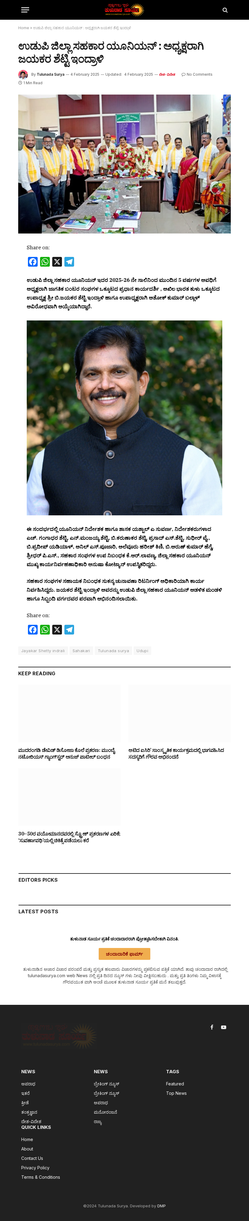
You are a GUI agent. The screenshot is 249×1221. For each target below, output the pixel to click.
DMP (161, 1205)
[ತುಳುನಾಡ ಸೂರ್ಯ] (124, 10)
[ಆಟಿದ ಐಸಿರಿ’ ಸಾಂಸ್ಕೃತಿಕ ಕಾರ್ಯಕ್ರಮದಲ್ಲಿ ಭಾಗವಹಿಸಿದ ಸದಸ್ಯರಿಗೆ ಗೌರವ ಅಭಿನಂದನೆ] (179, 713)
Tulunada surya (113, 650)
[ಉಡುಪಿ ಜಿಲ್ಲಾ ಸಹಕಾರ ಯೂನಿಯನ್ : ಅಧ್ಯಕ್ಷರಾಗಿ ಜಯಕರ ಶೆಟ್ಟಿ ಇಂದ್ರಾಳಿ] (124, 164)
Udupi (142, 650)
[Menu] (25, 10)
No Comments (200, 74)
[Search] (224, 10)
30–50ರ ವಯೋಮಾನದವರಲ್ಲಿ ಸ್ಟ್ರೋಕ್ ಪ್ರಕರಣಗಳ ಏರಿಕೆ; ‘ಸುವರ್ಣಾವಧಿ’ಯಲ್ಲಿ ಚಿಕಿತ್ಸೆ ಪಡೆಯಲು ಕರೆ (69, 837)
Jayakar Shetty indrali (43, 650)
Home (23, 28)
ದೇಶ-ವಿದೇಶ (167, 74)
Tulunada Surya (50, 74)
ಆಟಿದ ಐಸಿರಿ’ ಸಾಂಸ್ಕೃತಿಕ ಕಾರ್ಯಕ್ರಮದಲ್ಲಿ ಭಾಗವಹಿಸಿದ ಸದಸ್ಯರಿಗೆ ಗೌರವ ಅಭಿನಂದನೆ (176, 753)
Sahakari (81, 650)
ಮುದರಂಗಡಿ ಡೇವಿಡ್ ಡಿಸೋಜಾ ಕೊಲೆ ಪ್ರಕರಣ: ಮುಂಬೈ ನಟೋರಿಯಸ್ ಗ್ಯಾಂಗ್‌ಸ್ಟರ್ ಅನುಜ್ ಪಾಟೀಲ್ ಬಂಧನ (66, 753)
